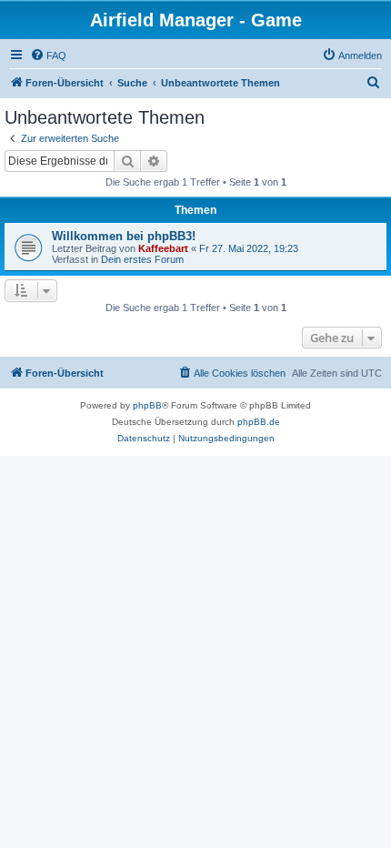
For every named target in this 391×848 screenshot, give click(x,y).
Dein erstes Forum (142, 259)
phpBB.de (258, 422)
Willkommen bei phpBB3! (124, 236)
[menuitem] (48, 55)
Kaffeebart (163, 248)
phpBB (147, 405)
